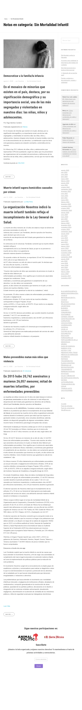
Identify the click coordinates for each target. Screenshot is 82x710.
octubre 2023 (65, 187)
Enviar (39, 666)
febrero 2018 (65, 272)
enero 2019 (64, 248)
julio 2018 (64, 261)
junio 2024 (64, 185)
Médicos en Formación (69, 355)
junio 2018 (64, 263)
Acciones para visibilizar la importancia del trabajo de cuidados (69, 63)
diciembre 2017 (66, 276)
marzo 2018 (64, 270)
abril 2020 (64, 219)
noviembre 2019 (66, 227)
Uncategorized (66, 390)
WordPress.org (65, 410)
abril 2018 (64, 267)
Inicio (6, 19)
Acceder (63, 404)
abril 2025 (64, 177)
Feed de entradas (66, 406)
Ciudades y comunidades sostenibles (66, 312)
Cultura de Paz (66, 331)
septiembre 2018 (66, 257)
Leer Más (7, 606)
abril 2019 (64, 242)
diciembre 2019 (66, 225)
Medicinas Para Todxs (69, 352)
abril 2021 (64, 198)
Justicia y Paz (66, 350)
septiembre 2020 (66, 210)
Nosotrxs (21, 81)
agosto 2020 (65, 213)
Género (64, 344)
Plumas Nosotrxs (68, 363)
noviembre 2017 (66, 278)
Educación (65, 336)
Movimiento (65, 357)
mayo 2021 (64, 196)
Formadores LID (67, 338)
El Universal (27, 371)
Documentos (66, 333)
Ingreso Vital (66, 348)
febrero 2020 (65, 223)
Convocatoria (66, 323)
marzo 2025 (64, 179)
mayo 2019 (64, 240)
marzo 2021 (64, 200)
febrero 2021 (65, 202)
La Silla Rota (28, 202)
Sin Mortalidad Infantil (34, 81)
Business (64, 308)
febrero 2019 (65, 246)
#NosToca (65, 302)
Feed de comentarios (67, 408)
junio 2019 (64, 238)
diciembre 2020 (66, 204)
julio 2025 (64, 172)
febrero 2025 (65, 181)
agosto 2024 (65, 183)
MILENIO (21, 163)
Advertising (65, 306)
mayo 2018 (64, 265)
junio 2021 (64, 194)
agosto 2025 (65, 170)
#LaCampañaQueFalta (69, 291)
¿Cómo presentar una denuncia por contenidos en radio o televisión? (69, 115)
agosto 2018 (65, 259)
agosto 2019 (65, 234)
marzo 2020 (64, 221)
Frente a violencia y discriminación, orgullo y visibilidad (68, 80)
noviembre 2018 (66, 253)
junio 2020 (64, 215)
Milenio (25, 127)
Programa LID (66, 365)
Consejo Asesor (67, 317)
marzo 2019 (64, 244)
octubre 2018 (65, 255)
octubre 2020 (65, 208)
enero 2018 (64, 274)
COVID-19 (64, 329)
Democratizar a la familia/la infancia (24, 76)
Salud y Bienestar (68, 376)
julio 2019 (64, 236)
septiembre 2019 (66, 232)
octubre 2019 (65, 229)
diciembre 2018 (66, 251)
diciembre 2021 (66, 191)
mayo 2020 (64, 217)
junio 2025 (64, 175)
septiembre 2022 (66, 189)
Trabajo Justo (66, 388)
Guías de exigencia (68, 346)
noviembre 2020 (66, 206)
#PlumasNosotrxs (68, 304)
